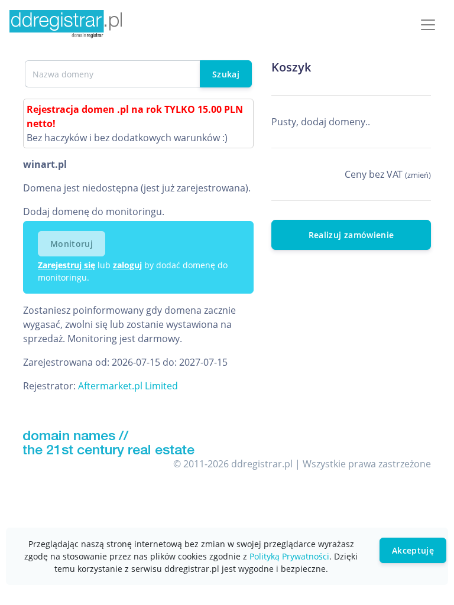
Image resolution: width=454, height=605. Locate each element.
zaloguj (127, 265)
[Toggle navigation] (428, 25)
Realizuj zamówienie (351, 234)
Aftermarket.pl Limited (128, 385)
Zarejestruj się (66, 265)
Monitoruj (71, 243)
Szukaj (225, 74)
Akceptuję (413, 550)
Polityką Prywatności (289, 556)
